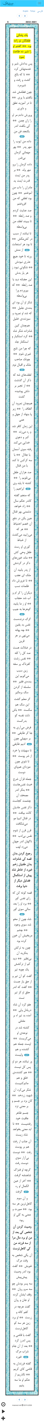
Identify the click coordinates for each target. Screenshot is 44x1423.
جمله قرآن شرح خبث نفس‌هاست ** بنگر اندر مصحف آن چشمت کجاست (22, 790)
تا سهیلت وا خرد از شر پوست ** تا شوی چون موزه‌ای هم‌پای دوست (22, 761)
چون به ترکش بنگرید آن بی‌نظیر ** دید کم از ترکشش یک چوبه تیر (22, 959)
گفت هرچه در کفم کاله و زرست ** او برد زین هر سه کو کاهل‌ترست (22, 1318)
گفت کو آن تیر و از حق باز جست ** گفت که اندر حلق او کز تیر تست (22, 987)
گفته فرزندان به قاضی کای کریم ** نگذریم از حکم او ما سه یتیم (22, 1374)
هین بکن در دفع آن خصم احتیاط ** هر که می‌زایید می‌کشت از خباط (22, 529)
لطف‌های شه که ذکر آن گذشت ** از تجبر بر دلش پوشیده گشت (22, 386)
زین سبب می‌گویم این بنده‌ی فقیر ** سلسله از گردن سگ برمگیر (22, 682)
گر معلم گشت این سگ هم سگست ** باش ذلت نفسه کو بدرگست (22, 710)
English (25, 11)
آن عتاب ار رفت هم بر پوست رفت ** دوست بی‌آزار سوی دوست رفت (22, 1152)
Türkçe (32, 11)
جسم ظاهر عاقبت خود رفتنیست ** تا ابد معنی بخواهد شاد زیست (22, 1124)
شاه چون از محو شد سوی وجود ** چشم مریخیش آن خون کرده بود (22, 930)
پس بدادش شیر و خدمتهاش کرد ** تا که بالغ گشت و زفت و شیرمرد (22, 75)
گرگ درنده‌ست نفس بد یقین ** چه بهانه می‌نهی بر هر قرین (22, 630)
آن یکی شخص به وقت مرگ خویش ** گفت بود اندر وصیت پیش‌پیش (22, 1266)
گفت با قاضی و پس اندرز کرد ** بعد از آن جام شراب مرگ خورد (22, 1346)
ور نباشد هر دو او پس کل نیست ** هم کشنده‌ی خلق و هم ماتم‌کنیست (22, 1072)
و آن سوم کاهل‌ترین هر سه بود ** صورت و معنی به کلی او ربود (22, 1209)
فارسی (40, 11)
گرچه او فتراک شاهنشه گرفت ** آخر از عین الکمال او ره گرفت (22, 1181)
